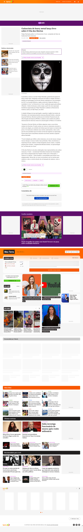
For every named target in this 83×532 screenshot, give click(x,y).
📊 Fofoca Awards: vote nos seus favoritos (31, 57)
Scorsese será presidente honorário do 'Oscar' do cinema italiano (31, 436)
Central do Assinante (66, 1)
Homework (35, 180)
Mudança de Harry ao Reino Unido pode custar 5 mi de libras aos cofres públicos (31, 470)
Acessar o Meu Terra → (21, 251)
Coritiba (49, 391)
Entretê (41, 180)
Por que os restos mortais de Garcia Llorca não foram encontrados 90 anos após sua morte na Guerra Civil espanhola (11, 470)
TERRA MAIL (58, 1)
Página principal (9, 2)
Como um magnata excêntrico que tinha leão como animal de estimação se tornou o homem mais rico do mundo (50, 470)
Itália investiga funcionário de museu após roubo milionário (50, 427)
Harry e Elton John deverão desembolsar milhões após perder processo (50, 479)
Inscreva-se (11, 280)
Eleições (29, 391)
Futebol (10, 391)
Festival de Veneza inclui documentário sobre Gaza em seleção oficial (35, 445)
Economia (30, 400)
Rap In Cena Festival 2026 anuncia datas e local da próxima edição (15, 445)
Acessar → (18, 286)
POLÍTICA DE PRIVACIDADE (52, 525)
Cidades (29, 409)
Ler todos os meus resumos (54, 270)
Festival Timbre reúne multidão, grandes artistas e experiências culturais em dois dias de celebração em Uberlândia (35, 479)
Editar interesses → (75, 257)
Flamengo (11, 400)
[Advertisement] (71, 445)
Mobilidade (11, 409)
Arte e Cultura (28, 180)
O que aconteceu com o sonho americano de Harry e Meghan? (54, 445)
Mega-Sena (50, 409)
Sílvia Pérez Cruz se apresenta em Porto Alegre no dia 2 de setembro (11, 436)
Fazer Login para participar (41, 198)
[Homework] (24, 169)
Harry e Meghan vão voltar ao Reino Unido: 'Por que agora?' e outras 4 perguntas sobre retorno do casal (15, 479)
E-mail (74, 1)
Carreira (49, 400)
